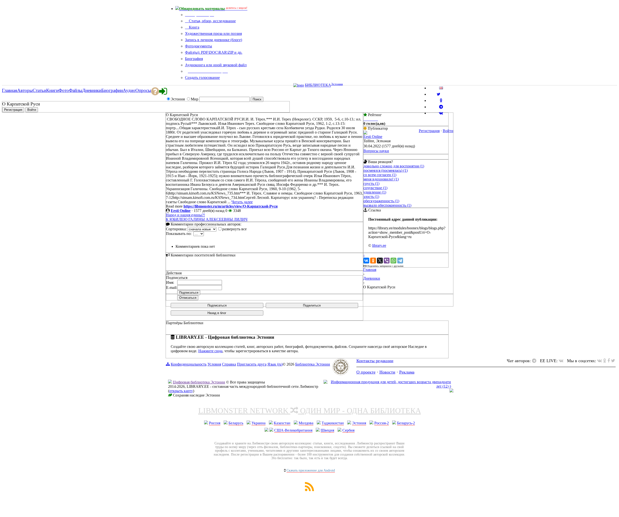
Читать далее (242, 202)
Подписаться (217, 305)
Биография (194, 59)
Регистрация (429, 131)
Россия (214, 423)
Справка (229, 364)
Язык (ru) (275, 364)
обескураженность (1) (381, 201)
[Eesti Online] (365, 133)
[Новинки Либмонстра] (604, 360)
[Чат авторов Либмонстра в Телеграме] (441, 107)
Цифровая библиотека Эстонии (199, 382)
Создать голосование (202, 77)
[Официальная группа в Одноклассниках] (441, 100)
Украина (258, 423)
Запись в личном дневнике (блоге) (213, 40)
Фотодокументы (198, 46)
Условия (214, 364)
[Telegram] (400, 260)
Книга (193, 27)
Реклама (406, 372)
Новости (387, 372)
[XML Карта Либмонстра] (309, 490)
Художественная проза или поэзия (213, 33)
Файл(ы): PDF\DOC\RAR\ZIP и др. (213, 52)
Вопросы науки (376, 151)
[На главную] (340, 373)
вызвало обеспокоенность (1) (387, 205)
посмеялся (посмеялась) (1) (385, 170)
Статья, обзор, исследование (212, 21)
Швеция (327, 430)
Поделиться (312, 305)
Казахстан (282, 423)
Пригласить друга (251, 364)
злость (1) (371, 197)
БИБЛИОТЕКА (318, 85)
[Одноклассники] (373, 260)
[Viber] (387, 260)
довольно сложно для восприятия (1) (393, 166)
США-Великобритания (293, 430)
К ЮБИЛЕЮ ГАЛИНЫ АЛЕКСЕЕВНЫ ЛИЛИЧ (206, 219)
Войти (448, 131)
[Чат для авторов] (535, 360)
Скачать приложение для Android (311, 470)
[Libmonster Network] (387, 386)
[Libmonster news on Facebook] (608, 360)
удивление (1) (374, 192)
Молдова (306, 423)
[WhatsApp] (393, 260)
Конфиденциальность (188, 364)
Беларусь (235, 423)
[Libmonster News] (613, 360)
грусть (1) (371, 183)
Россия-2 (381, 423)
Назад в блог (216, 313)
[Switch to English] (441, 88)
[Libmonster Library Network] (451, 391)
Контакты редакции (374, 360)
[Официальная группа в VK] (441, 113)
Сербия (348, 430)
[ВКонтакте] (366, 260)
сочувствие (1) (375, 188)
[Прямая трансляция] (562, 360)
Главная (369, 270)
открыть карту (181, 391)
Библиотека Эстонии (312, 364)
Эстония (359, 423)
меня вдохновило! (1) (381, 179)
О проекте (366, 372)
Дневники (371, 278)
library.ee (379, 245)
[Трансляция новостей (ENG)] (438, 94)
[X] (380, 260)
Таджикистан (333, 423)
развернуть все (234, 229)
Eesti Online (181, 211)
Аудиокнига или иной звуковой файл (216, 65)
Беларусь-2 (406, 423)
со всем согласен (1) (379, 175)
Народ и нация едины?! (185, 215)
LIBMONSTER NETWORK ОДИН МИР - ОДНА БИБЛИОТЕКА (309, 410)
